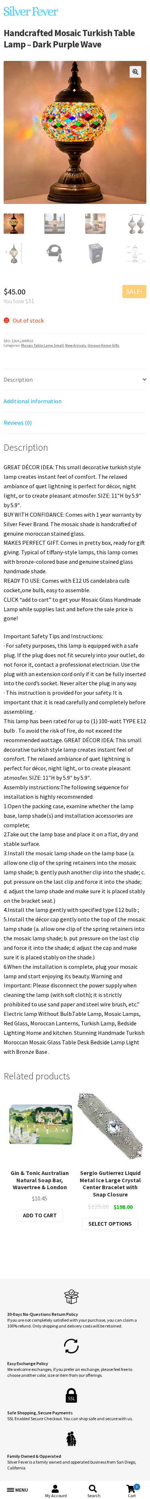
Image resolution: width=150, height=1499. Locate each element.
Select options (110, 1223)
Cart (133, 1491)
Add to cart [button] (40, 1215)
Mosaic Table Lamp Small (42, 345)
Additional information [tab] (33, 401)
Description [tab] (18, 379)
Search (93, 1495)
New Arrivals (75, 345)
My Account (56, 1495)
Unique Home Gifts (103, 345)
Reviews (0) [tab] (18, 422)
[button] (135, 72)
